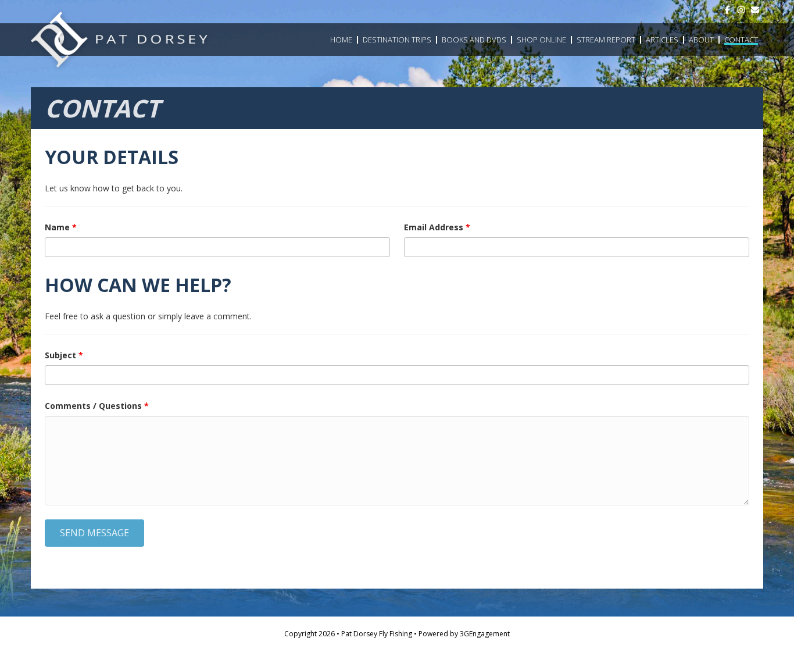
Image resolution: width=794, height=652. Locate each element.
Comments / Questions (97, 405)
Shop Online (541, 39)
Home (341, 39)
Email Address (437, 227)
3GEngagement (485, 634)
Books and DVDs (474, 39)
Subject (64, 355)
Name (61, 227)
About (701, 39)
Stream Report (606, 39)
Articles (662, 39)
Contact (741, 39)
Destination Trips (397, 39)
